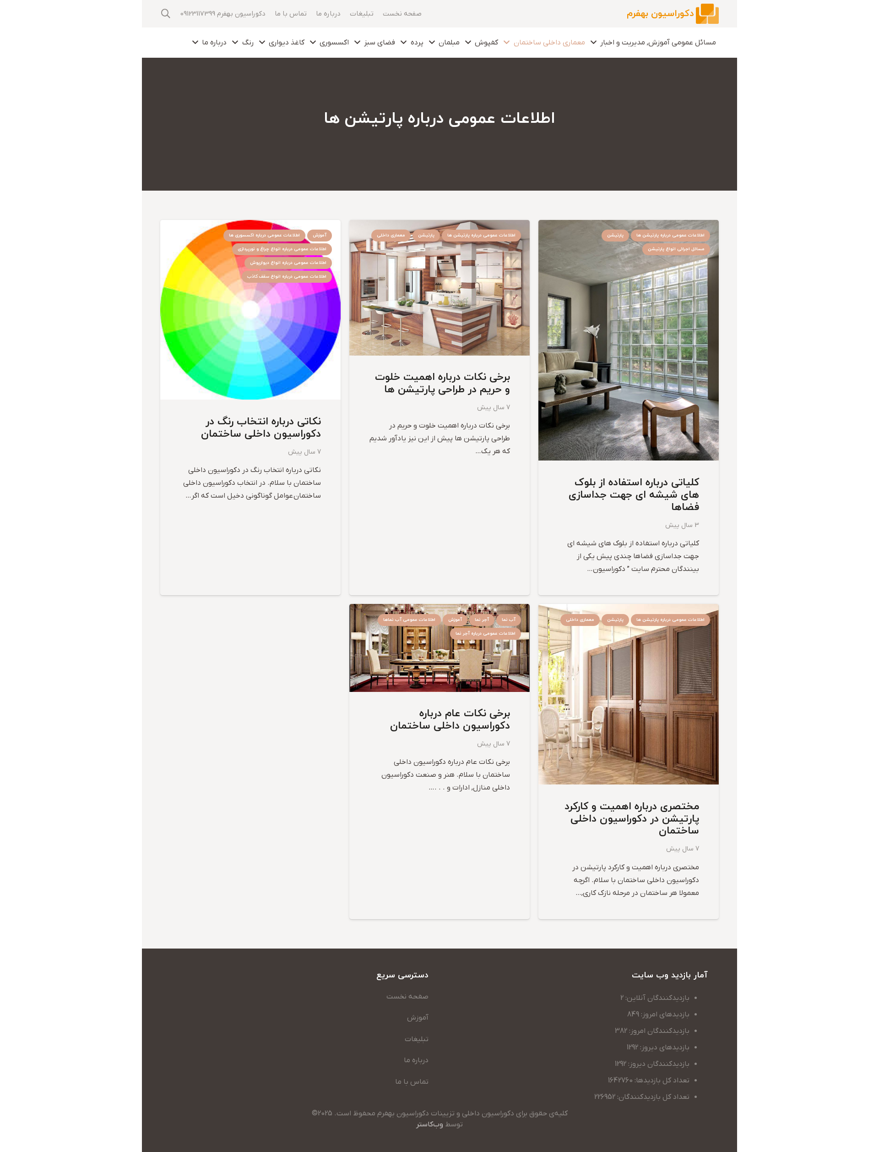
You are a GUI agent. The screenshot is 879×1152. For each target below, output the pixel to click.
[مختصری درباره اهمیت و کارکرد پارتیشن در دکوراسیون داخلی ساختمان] (628, 610)
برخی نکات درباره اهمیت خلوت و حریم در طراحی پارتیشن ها (442, 383)
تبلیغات (417, 1039)
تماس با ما (412, 1081)
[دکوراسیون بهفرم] (707, 14)
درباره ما (416, 1060)
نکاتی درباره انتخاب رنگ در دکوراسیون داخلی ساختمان (261, 428)
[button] (166, 14)
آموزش (418, 1017)
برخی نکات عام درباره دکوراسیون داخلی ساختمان (450, 720)
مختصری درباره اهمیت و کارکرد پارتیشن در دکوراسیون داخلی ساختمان (631, 819)
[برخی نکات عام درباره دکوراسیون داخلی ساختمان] (439, 610)
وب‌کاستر (429, 1124)
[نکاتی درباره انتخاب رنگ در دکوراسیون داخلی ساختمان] (250, 226)
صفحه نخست (407, 996)
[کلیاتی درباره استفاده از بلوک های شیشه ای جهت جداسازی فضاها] (628, 226)
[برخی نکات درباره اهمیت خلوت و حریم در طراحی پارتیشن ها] (439, 226)
